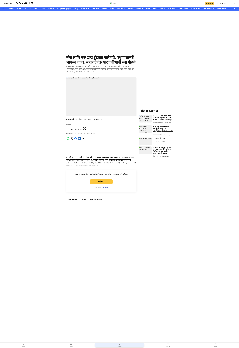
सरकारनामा (172, 8)
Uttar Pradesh (72, 199)
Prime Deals (221, 3)
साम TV (162, 8)
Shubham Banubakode (74, 129)
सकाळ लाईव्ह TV (209, 8)
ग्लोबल (148, 8)
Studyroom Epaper (64, 8)
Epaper (11, 8)
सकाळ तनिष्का (221, 8)
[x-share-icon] (71, 139)
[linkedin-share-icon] (79, 139)
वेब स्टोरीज (139, 8)
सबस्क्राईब (210, 3)
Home (23, 346)
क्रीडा (36, 8)
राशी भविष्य (121, 8)
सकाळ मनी (96, 8)
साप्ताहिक (51, 8)
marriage (83, 199)
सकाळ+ (215, 346)
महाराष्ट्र (76, 8)
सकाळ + (130, 8)
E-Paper (71, 346)
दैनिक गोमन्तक (183, 8)
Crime (43, 8)
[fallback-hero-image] (145, 118)
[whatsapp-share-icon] (68, 139)
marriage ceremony (96, 199)
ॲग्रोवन (155, 8)
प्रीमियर (104, 8)
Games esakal (196, 8)
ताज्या (19, 8)
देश (25, 8)
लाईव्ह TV (168, 346)
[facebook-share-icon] (75, 139)
